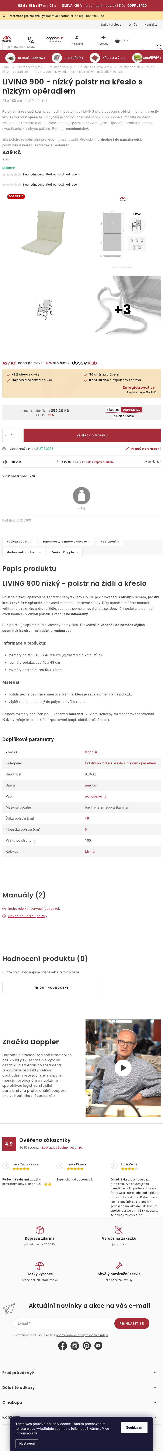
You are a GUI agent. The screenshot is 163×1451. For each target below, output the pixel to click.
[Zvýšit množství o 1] (18, 435)
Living (90, 852)
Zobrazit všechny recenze (62, 1147)
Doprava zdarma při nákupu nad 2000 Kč (75, 16)
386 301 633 (31, 39)
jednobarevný (95, 796)
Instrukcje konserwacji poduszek (34, 909)
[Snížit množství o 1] (6, 435)
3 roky (77, 462)
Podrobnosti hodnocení (62, 174)
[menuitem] (25, 58)
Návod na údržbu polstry (28, 916)
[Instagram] (74, 1346)
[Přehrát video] (123, 1068)
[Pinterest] (87, 1346)
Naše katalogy (111, 24)
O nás (133, 24)
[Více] (151, 56)
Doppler (91, 752)
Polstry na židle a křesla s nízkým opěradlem (120, 763)
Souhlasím (134, 1428)
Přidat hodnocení (51, 987)
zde (35, 1433)
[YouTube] (98, 1346)
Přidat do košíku (92, 435)
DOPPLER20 (132, 409)
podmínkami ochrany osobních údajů (82, 1335)
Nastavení (27, 1443)
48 (87, 818)
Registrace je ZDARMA (140, 390)
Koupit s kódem (124, 416)
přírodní (91, 785)
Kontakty (151, 24)
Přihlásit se (132, 1323)
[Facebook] (62, 1346)
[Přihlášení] (77, 39)
